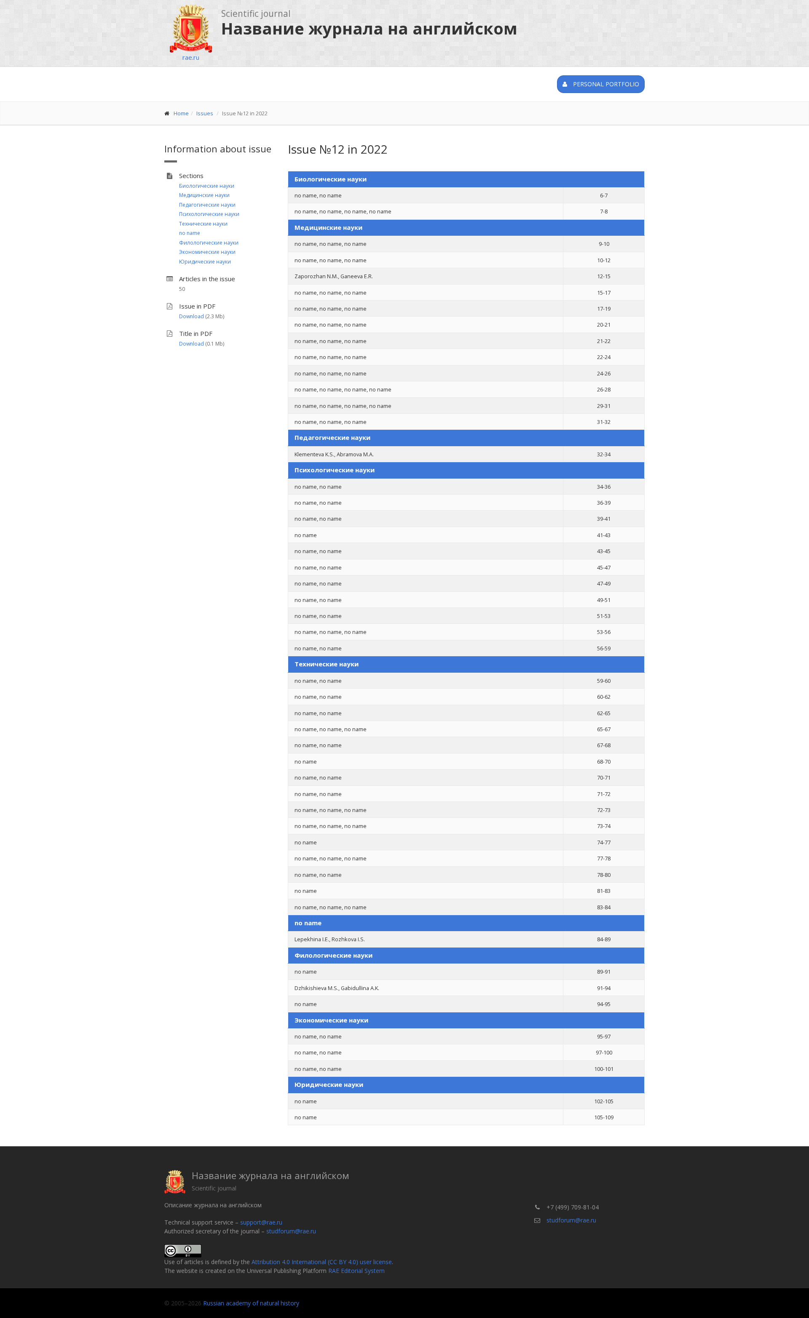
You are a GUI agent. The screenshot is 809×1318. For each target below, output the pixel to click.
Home (181, 113)
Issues (204, 113)
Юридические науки (205, 261)
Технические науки (203, 223)
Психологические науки (209, 214)
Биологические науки (206, 185)
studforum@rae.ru (291, 1231)
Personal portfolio (605, 84)
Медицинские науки (204, 195)
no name (189, 233)
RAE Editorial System (356, 1271)
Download (191, 316)
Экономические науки (207, 252)
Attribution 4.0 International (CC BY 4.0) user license (322, 1262)
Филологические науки (208, 242)
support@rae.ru (261, 1222)
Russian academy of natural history (251, 1303)
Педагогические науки (207, 204)
